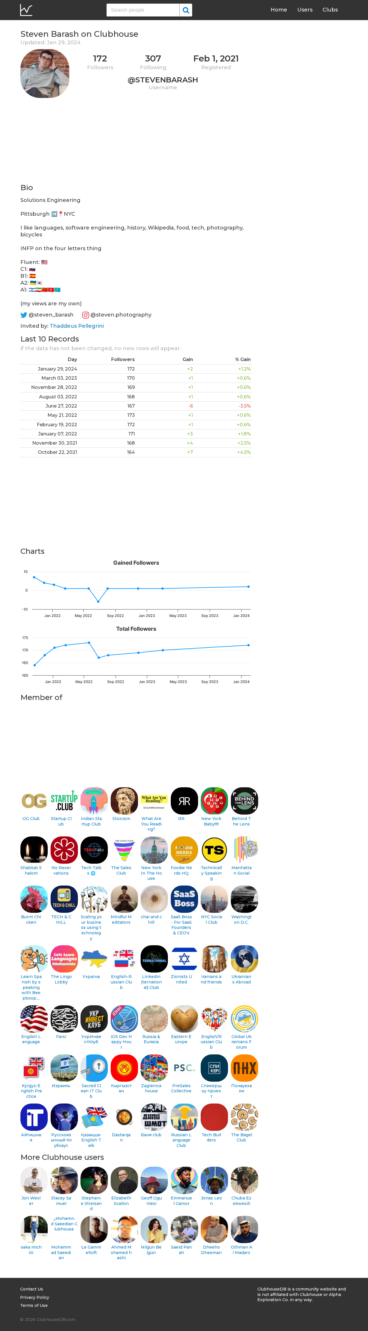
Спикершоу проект (211, 1091)
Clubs (330, 10)
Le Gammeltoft (91, 1250)
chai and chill (151, 919)
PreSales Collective (181, 1088)
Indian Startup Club (91, 821)
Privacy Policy (34, 1297)
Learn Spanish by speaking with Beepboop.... (31, 987)
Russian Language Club (181, 1140)
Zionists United (181, 979)
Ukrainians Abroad (241, 979)
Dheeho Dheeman (211, 1250)
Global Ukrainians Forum (241, 1042)
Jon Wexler (31, 1200)
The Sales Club (121, 870)
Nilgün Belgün (151, 1250)
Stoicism (121, 818)
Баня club (151, 1134)
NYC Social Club (211, 919)
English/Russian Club (211, 1042)
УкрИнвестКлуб (91, 1039)
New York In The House (151, 873)
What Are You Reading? (151, 824)
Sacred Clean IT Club (91, 1091)
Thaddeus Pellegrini (77, 326)
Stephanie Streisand (91, 1203)
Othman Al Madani (241, 1250)
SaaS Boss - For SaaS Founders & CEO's (181, 924)
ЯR (181, 818)
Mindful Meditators (121, 919)
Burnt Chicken (31, 919)
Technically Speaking (211, 873)
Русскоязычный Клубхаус (61, 1140)
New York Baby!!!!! (211, 821)
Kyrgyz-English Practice (31, 1091)
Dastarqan (121, 1137)
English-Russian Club (121, 982)
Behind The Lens (241, 821)
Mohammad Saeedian (61, 1252)
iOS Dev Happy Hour (121, 1042)
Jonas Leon (211, 1200)
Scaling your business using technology (91, 927)
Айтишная (31, 1137)
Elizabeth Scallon (121, 1200)
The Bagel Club (241, 1137)
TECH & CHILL (61, 919)
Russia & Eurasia (151, 1039)
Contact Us (31, 1289)
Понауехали (241, 1088)
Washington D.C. (241, 919)
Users (305, 10)
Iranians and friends (211, 979)
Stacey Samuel (61, 1200)
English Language (31, 1039)
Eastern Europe (181, 1039)
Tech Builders (211, 1137)
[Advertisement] (136, 142)
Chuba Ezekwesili (241, 1200)
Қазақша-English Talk (91, 1140)
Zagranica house (151, 1088)
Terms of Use (34, 1305)
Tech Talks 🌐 (91, 870)
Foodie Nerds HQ (181, 870)
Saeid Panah (181, 1250)
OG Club (31, 818)
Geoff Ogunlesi (151, 1200)
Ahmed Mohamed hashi (121, 1252)
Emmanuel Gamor (181, 1200)
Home (279, 10)
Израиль (61, 1085)
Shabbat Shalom (31, 870)
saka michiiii (31, 1250)
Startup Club (61, 821)
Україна (91, 976)
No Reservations (61, 870)
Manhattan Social (241, 870)
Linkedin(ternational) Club (151, 982)
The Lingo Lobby (61, 979)
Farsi (61, 1036)
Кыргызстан (121, 1088)
